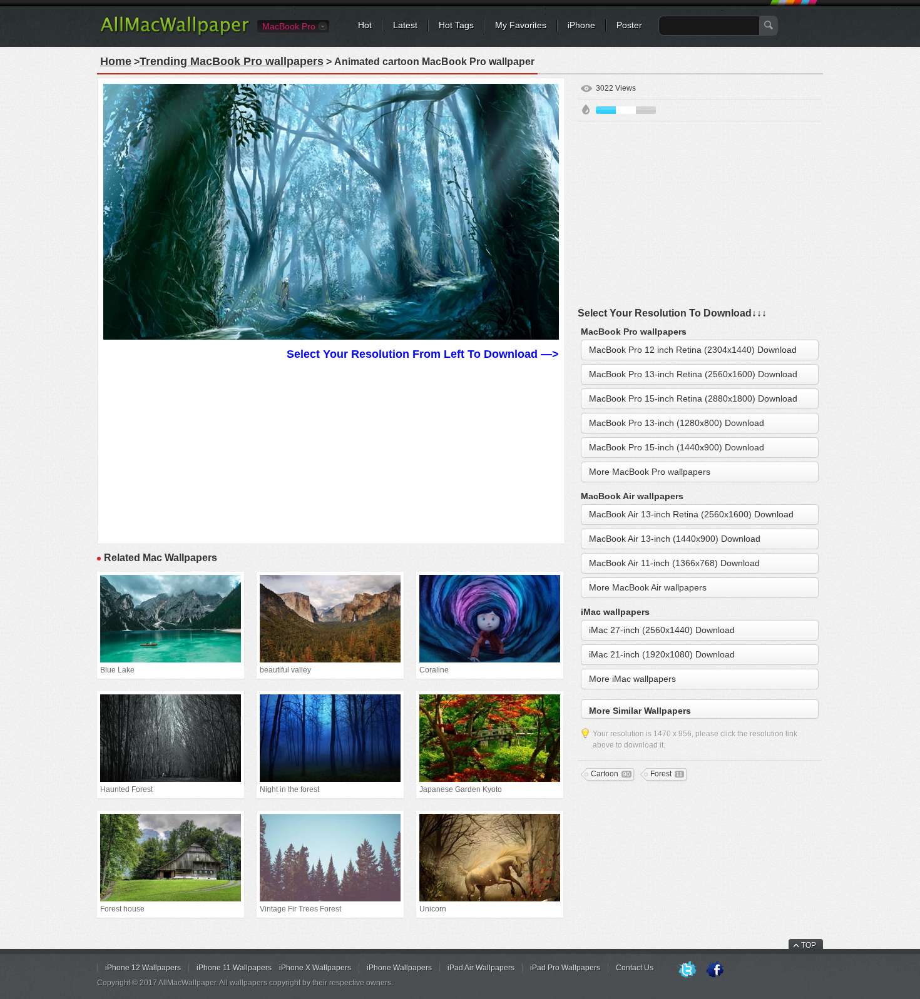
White (626, 110)
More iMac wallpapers (632, 679)
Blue (606, 110)
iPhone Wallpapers (399, 967)
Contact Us (634, 967)
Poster (629, 25)
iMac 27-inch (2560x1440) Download (662, 630)
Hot (365, 25)
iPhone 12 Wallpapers (143, 967)
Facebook (715, 970)
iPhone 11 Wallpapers (234, 967)
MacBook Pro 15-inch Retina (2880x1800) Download (693, 398)
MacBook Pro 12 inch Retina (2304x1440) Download (693, 350)
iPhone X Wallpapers (315, 967)
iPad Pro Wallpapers (565, 967)
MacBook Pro (288, 26)
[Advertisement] (331, 450)
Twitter (687, 970)
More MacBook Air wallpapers (648, 587)
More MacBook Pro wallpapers (649, 472)
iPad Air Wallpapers (480, 967)
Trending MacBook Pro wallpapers (232, 61)
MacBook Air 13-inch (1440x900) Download (674, 539)
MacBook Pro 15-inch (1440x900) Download (676, 447)
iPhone (581, 25)
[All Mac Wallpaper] (175, 34)
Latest (405, 25)
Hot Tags (456, 25)
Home (115, 61)
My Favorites (520, 25)
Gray (646, 110)
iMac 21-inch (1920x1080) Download (662, 654)
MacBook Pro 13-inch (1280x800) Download (676, 423)
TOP (808, 945)
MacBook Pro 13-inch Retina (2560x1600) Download (693, 374)
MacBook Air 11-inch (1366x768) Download (674, 563)
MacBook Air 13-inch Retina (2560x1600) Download (691, 514)
